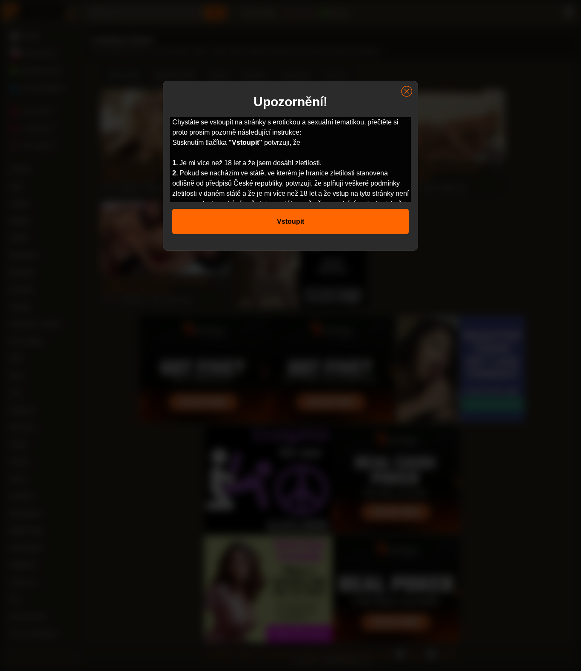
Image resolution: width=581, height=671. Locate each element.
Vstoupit (290, 221)
